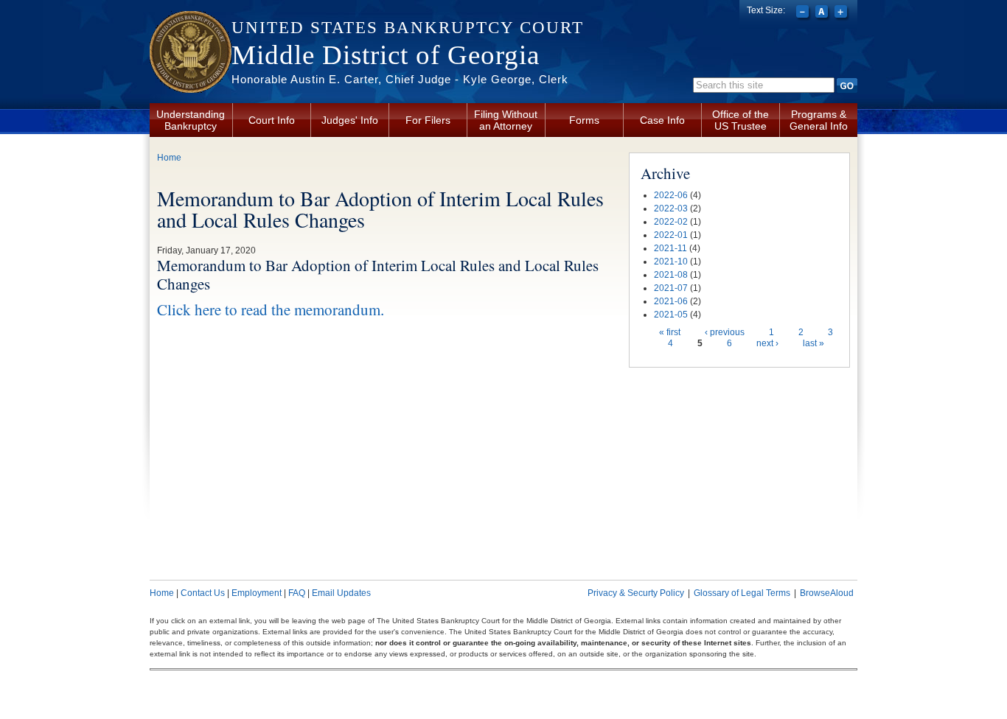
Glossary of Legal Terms (742, 593)
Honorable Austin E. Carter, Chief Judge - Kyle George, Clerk (399, 79)
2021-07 (671, 288)
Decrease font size (804, 13)
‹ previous (725, 332)
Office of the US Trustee (740, 120)
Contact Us (203, 593)
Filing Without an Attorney (505, 120)
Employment (256, 593)
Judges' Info (349, 120)
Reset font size (823, 13)
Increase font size (842, 13)
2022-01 (671, 235)
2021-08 (671, 275)
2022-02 (671, 222)
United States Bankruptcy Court (407, 27)
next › (767, 343)
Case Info (662, 120)
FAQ (296, 593)
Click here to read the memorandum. (270, 309)
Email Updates (341, 593)
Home (169, 157)
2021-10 (671, 261)
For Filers (427, 120)
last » (813, 343)
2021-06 (671, 301)
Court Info (271, 120)
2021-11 (670, 248)
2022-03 (671, 208)
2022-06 (671, 195)
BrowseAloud (827, 593)
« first (669, 332)
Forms (584, 120)
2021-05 (671, 314)
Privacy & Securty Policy (636, 593)
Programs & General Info (819, 120)
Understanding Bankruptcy (190, 120)
